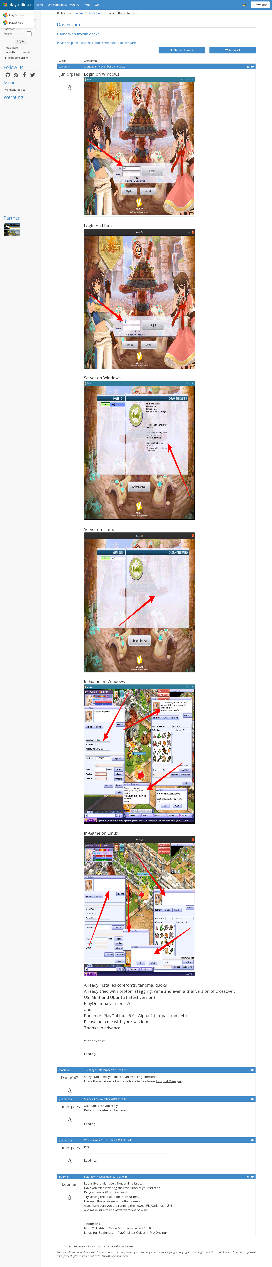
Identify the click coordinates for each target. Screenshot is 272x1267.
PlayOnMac (16, 22)
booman (64, 1176)
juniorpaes (65, 66)
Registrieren (12, 47)
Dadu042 (64, 1070)
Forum (79, 13)
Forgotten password (17, 52)
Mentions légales (15, 89)
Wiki (97, 4)
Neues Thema (183, 50)
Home (39, 4)
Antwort (234, 50)
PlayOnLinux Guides (131, 1233)
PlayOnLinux (16, 15)
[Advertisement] (20, 157)
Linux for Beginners (98, 1233)
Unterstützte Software (61, 4)
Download (260, 5)
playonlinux (19, 4)
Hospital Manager (168, 1081)
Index (81, 1246)
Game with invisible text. (120, 1246)
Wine (87, 4)
